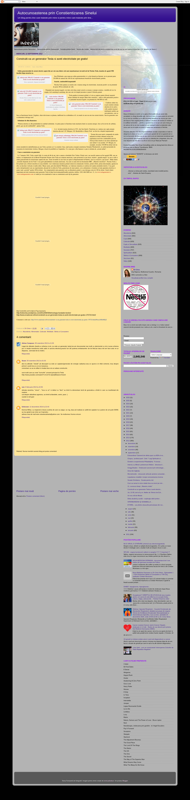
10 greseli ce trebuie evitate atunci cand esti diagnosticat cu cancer (147, 639)
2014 (128, 434)
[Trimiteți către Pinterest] (54, 328)
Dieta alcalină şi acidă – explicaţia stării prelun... (144, 499)
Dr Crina (137, 270)
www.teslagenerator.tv (104, 172)
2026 (128, 397)
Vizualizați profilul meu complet (142, 278)
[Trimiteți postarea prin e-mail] (41, 328)
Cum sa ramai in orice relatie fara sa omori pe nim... (146, 483)
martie (130, 524)
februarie (131, 527)
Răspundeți (26, 354)
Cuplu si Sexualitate (130, 244)
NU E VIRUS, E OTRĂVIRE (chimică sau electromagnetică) (144, 544)
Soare (24, 361)
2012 (128, 441)
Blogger (125, 781)
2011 (128, 534)
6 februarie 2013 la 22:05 (34, 387)
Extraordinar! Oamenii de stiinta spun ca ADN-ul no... (146, 455)
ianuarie (131, 530)
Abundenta (26, 331)
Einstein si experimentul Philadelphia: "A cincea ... (145, 461)
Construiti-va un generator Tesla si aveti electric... (145, 489)
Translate (166, 357)
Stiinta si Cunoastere (61, 331)
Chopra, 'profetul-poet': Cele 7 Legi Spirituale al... (145, 458)
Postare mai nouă (25, 491)
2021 (128, 413)
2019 (128, 419)
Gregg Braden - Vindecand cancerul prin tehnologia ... (146, 468)
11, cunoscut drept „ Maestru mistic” (140, 486)
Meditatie (50, 331)
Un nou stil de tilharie (135, 495)
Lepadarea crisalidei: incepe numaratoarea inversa (145, 477)
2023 (128, 407)
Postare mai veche (109, 491)
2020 (128, 416)
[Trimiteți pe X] (50, 328)
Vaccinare (127, 258)
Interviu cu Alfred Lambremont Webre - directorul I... (146, 465)
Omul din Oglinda (134, 471)
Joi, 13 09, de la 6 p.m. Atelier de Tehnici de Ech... (145, 492)
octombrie (131, 449)
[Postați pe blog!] (48, 328)
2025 (128, 400)
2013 (128, 437)
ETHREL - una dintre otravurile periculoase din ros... (146, 505)
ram (23, 387)
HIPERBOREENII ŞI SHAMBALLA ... (140, 502)
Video (126, 261)
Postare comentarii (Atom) (35, 496)
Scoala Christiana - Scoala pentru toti (140, 480)
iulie (129, 512)
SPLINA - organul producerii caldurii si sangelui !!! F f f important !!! (147, 552)
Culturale (43, 331)
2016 (128, 428)
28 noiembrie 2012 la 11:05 (44, 343)
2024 (128, 404)
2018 (128, 422)
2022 (128, 410)
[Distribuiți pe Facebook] (52, 328)
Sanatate (127, 250)
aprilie (130, 521)
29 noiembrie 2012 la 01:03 (36, 361)
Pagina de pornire (67, 491)
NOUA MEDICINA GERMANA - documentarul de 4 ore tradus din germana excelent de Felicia (151, 561)
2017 (128, 425)
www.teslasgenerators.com (25, 174)
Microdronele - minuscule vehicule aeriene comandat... (147, 474)
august (130, 509)
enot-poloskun (109, 781)
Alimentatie (35, 331)
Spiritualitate (128, 253)
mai (129, 518)
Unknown (25, 407)
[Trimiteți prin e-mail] (46, 328)
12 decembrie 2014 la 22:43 (39, 407)
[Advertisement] (67, 473)
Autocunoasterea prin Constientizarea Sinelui (57, 13)
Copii (125, 239)
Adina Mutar (39, 67)
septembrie (132, 453)
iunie (130, 515)
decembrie (132, 443)
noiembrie (131, 446)
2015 (128, 431)
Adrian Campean (28, 343)
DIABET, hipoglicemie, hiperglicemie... (137, 587)
